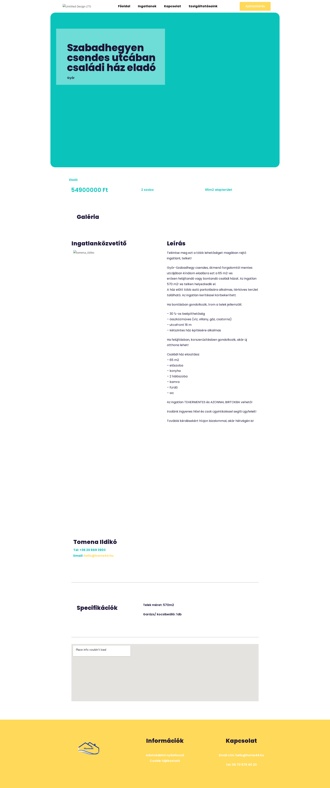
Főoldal (124, 6)
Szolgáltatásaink (203, 6)
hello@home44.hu (99, 555)
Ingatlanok (147, 6)
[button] (255, 6)
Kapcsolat (172, 6)
